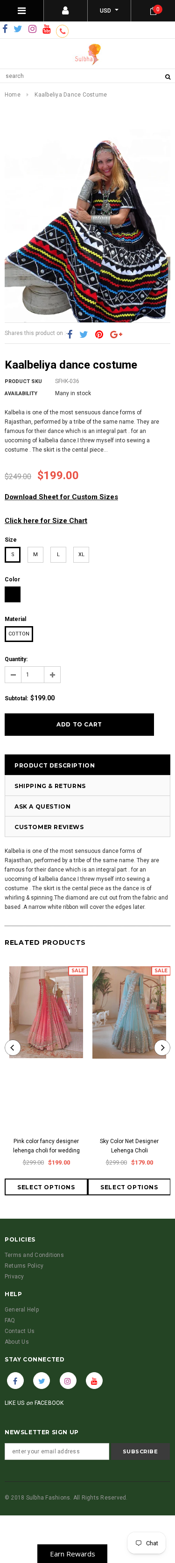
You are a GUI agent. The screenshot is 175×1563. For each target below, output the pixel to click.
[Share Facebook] (69, 335)
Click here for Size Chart (46, 520)
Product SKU (23, 381)
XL (81, 554)
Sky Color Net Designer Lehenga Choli (129, 1146)
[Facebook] (4, 29)
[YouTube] (46, 29)
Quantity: (16, 659)
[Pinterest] (99, 335)
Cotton (18, 634)
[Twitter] (18, 29)
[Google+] (116, 335)
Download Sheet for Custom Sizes (61, 497)
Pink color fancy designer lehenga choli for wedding (46, 1146)
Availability (21, 394)
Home (13, 94)
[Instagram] (32, 29)
